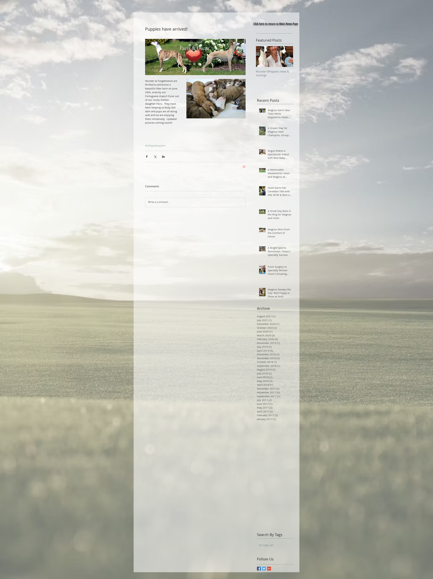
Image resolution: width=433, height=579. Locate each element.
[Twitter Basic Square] (264, 569)
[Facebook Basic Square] (259, 569)
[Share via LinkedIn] (163, 156)
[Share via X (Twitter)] (155, 156)
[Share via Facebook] (146, 156)
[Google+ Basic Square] (269, 569)
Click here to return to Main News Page (275, 24)
